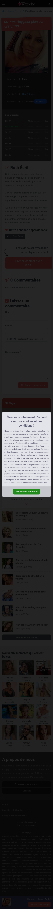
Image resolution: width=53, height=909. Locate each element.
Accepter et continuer (26, 491)
